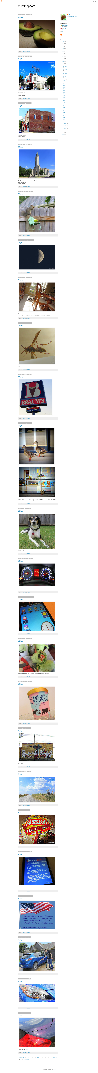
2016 (63, 58)
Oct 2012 (65, 71)
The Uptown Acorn (66, 31)
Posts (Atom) (26, 1059)
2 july (20, 981)
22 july (20, 377)
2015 (63, 60)
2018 (63, 55)
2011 (63, 130)
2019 (63, 53)
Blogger (54, 1069)
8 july (20, 774)
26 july (20, 194)
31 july (20, 17)
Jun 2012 (65, 119)
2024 (63, 45)
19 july (20, 561)
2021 (63, 50)
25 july (20, 243)
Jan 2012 (65, 128)
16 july (20, 684)
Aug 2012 (65, 76)
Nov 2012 (65, 69)
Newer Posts (21, 1057)
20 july (20, 511)
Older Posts (55, 1057)
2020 (63, 51)
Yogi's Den (64, 28)
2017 (63, 56)
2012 (63, 65)
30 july (20, 59)
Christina (70, 14)
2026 (63, 41)
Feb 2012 (65, 127)
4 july (20, 898)
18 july (20, 599)
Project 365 (64, 34)
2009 (63, 134)
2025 (63, 43)
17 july (20, 641)
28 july (20, 147)
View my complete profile (72, 16)
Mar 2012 (65, 125)
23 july (20, 325)
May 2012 (65, 121)
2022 (63, 48)
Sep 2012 (65, 73)
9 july (20, 731)
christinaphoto (26, 6)
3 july (20, 940)
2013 (63, 63)
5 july (20, 854)
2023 (63, 46)
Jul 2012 (64, 79)
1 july (20, 1015)
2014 (63, 61)
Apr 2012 (65, 123)
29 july (20, 106)
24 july (20, 280)
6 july (20, 812)
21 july (20, 426)
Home (38, 1057)
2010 (63, 132)
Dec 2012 (65, 66)
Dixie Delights (65, 25)
